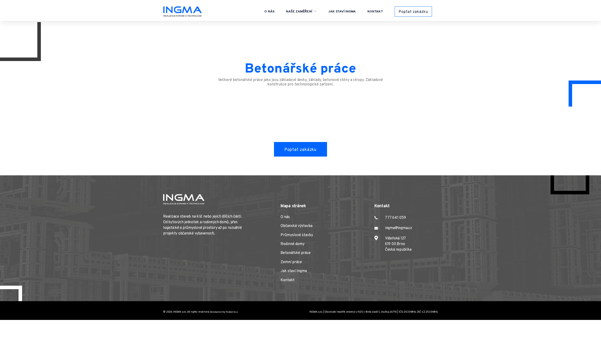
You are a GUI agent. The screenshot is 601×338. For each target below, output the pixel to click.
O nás (269, 11)
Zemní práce (291, 262)
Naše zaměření (299, 11)
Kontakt (375, 11)
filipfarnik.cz (232, 312)
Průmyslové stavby (297, 235)
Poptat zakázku (413, 12)
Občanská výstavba (296, 226)
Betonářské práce (296, 253)
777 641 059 (395, 217)
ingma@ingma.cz (398, 228)
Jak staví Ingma (342, 11)
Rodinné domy (292, 244)
